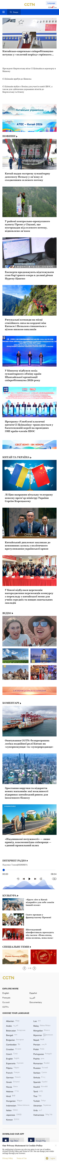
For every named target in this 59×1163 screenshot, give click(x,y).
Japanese (13, 1114)
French (13, 1072)
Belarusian (15, 1030)
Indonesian (17, 1105)
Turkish (39, 1100)
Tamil (38, 1091)
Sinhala (39, 1077)
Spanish (40, 1081)
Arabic (12, 1025)
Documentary (36, 1002)
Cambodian (13, 1044)
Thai (37, 1095)
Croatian (13, 1048)
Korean (12, 1119)
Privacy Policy (7, 1158)
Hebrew (12, 1091)
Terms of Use (22, 1158)
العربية (32, 997)
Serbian (40, 1072)
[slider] (4, 870)
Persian (40, 1044)
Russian (40, 1067)
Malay (42, 1025)
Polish (38, 1048)
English (5, 993)
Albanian (12, 1020)
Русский (6, 1002)
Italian (12, 1109)
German (13, 1077)
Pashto (38, 1058)
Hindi (10, 1095)
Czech (12, 1053)
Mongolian (41, 1030)
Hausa (12, 1086)
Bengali (11, 1034)
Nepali (38, 1039)
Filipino (12, 1067)
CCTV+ (5, 1007)
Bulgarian (15, 1039)
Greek (12, 1081)
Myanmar (43, 1034)
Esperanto (14, 1063)
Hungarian (14, 1100)
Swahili (40, 1086)
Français (6, 997)
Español (33, 993)
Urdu (37, 1109)
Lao (37, 1020)
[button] (24, 968)
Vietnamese (42, 1114)
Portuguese (42, 1053)
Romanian (41, 1063)
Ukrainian (42, 1105)
